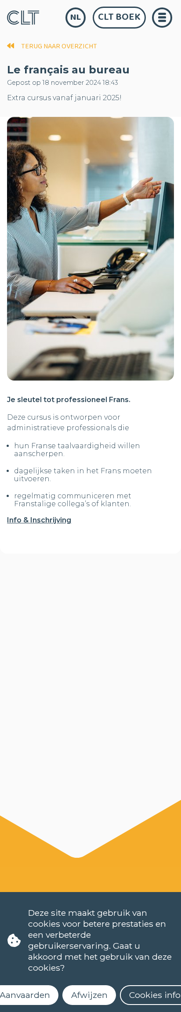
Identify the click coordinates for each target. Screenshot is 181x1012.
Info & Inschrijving (39, 520)
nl (75, 17)
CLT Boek (119, 17)
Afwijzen (89, 995)
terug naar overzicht (59, 46)
